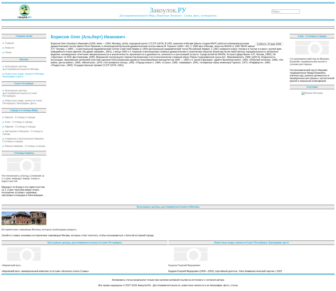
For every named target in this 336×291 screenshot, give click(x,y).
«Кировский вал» (11, 265)
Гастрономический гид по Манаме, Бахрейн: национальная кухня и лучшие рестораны (310, 62)
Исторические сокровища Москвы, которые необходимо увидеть (39, 229)
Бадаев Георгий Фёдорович (184, 265)
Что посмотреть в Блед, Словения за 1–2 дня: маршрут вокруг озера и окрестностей (23, 178)
